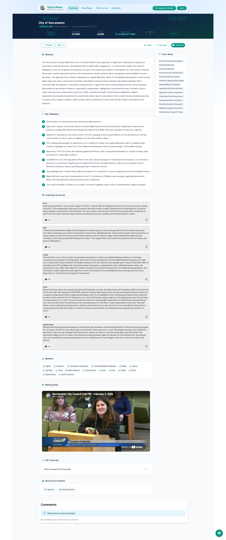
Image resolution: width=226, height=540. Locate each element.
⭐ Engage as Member (164, 8)
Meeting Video (68, 489)
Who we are (102, 8)
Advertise (116, 8)
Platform (73, 8)
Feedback (180, 45)
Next (59, 45)
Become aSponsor (51, 33)
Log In (182, 8)
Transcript (162, 45)
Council (174, 33)
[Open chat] (219, 533)
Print (184, 18)
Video (149, 45)
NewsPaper (87, 8)
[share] (146, 219)
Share (173, 18)
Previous (49, 45)
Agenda (50, 489)
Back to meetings (50, 18)
